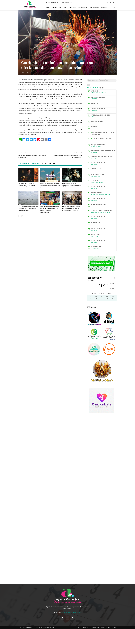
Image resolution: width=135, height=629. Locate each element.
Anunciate (104, 7)
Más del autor (48, 164)
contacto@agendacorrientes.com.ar (71, 612)
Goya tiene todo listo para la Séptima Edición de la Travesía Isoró (68, 156)
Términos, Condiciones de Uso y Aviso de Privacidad (96, 627)
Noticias (21, 181)
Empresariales (94, 7)
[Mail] (113, 2)
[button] (114, 7)
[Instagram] (110, 2)
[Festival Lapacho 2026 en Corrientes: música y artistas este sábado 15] (72, 175)
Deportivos (72, 7)
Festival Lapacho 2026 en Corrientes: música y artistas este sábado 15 (71, 185)
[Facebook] (107, 2)
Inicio (47, 7)
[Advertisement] (50, 146)
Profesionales (82, 7)
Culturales (63, 7)
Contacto (114, 627)
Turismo (54, 7)
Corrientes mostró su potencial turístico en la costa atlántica (32, 156)
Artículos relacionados (29, 164)
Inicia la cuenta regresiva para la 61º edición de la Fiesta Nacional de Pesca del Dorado (28, 208)
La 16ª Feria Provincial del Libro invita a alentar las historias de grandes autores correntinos (71, 208)
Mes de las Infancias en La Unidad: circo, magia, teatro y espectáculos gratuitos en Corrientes (50, 185)
